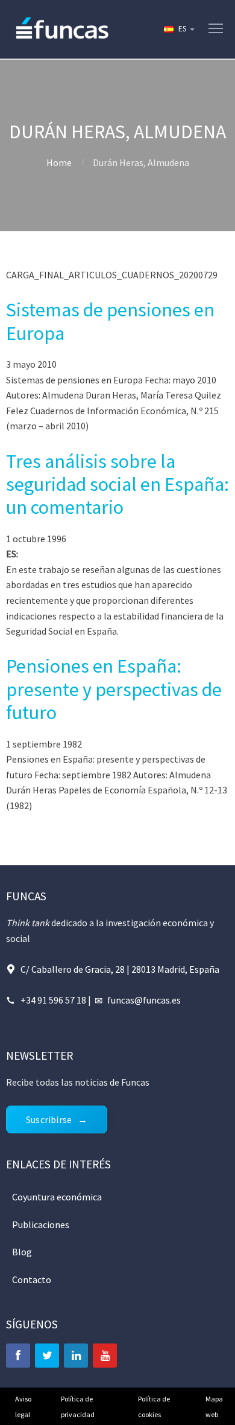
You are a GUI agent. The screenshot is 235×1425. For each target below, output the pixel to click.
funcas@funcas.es (144, 1000)
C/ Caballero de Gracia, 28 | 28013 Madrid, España (119, 969)
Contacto (31, 1279)
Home (59, 162)
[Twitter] (47, 1355)
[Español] (178, 29)
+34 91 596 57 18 (53, 1000)
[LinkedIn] (76, 1355)
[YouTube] (105, 1355)
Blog (22, 1252)
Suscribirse (49, 1119)
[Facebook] (18, 1355)
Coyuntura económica (57, 1197)
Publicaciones (40, 1224)
